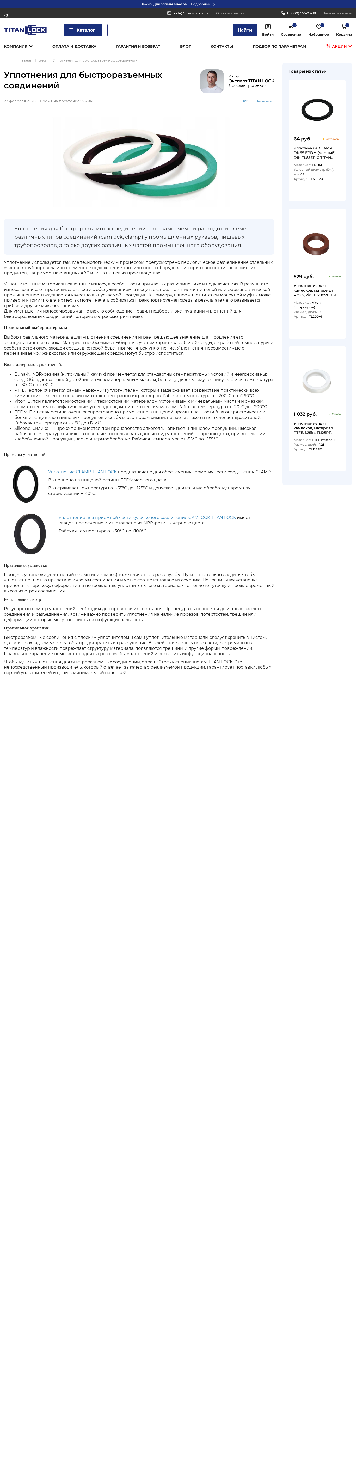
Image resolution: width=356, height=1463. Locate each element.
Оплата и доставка (74, 46)
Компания (15, 46)
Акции (339, 46)
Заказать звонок (337, 13)
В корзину (331, 195)
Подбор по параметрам (279, 46)
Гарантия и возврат (138, 46)
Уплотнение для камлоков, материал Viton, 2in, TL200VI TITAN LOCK (317, 290)
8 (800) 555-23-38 (301, 13)
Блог (185, 46)
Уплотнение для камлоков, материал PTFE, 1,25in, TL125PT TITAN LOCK (313, 428)
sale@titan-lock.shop (192, 13)
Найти (245, 30)
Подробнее (200, 4)
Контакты (222, 46)
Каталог (86, 30)
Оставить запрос (231, 13)
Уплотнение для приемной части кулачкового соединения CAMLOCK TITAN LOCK (147, 517)
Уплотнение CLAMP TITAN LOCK (82, 471)
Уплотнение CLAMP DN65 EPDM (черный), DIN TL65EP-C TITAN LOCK (315, 153)
